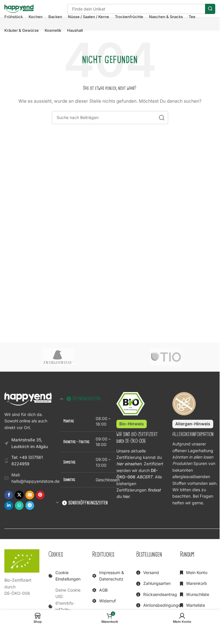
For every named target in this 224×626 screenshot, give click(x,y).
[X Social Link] (19, 495)
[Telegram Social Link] (29, 505)
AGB (103, 589)
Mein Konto (196, 572)
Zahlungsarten (157, 583)
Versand (151, 572)
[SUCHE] (210, 9)
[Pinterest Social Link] (40, 495)
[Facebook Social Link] (8, 495)
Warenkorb (196, 583)
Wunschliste (197, 594)
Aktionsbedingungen (163, 605)
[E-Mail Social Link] (29, 495)
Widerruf (107, 600)
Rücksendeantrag (160, 594)
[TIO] (166, 357)
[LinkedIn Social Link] (8, 505)
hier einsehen (128, 463)
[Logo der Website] (19, 8)
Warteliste (195, 605)
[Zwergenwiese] (58, 357)
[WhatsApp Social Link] (19, 505)
